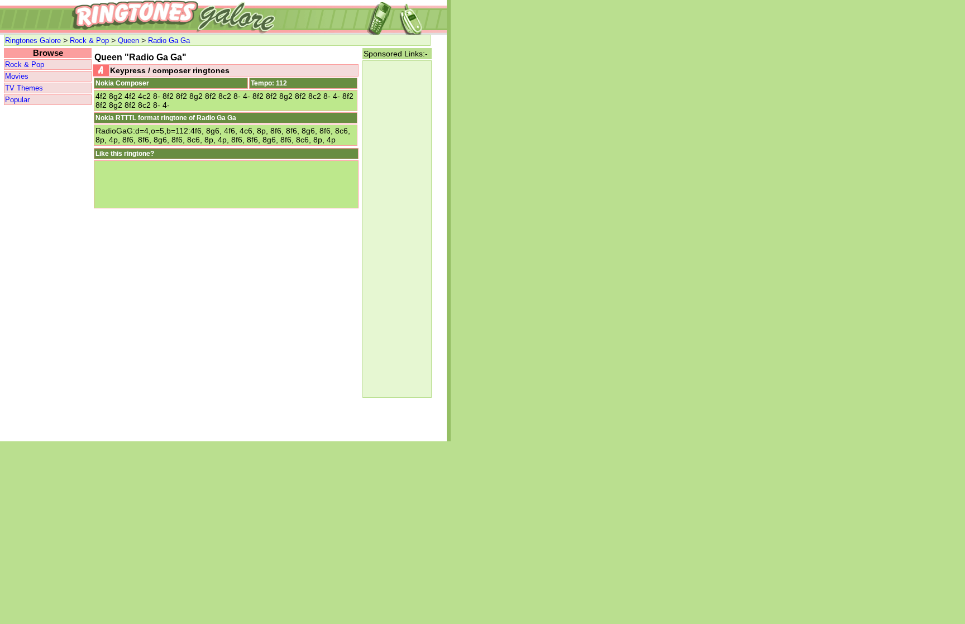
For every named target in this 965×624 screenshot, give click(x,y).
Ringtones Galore (33, 40)
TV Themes (24, 88)
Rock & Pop (89, 40)
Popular (17, 100)
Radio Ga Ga (169, 40)
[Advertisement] (47, 273)
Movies (16, 76)
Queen (128, 40)
